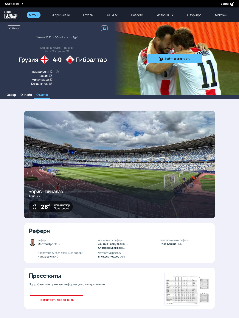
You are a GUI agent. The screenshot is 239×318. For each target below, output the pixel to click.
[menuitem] (36, 14)
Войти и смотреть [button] (177, 59)
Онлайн (26, 95)
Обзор (11, 95)
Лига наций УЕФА (11, 14)
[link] (34, 14)
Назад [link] (15, 28)
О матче (42, 95)
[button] (165, 14)
